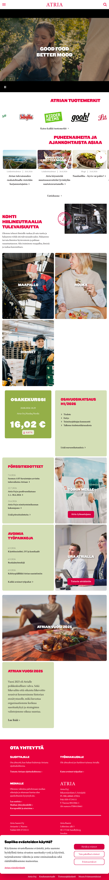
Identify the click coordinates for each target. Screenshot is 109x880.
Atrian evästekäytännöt (15, 867)
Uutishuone (53, 196)
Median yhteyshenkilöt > (21, 804)
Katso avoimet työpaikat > (72, 771)
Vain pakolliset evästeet (89, 854)
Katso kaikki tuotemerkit (53, 128)
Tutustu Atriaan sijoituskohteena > (26, 771)
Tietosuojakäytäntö (67, 876)
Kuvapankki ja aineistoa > (22, 808)
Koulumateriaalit (47, 876)
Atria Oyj (32, 876)
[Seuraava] (101, 157)
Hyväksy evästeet (89, 846)
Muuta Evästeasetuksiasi (89, 876)
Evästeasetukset (89, 861)
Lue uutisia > (16, 801)
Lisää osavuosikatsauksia (72, 447)
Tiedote (67, 414)
